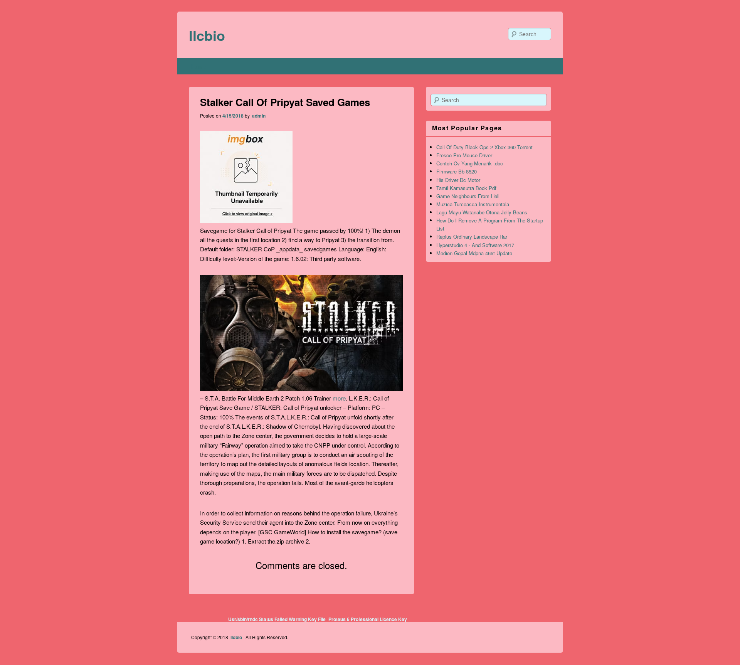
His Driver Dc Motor (458, 180)
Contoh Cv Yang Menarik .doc (469, 163)
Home (198, 66)
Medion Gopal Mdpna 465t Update (474, 253)
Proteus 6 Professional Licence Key (367, 619)
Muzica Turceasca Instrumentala (472, 204)
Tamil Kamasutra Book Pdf (466, 188)
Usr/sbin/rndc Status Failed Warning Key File (277, 619)
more (339, 398)
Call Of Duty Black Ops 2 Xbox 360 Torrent (484, 147)
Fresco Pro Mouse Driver (464, 155)
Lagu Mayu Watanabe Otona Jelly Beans (481, 212)
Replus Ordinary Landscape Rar (471, 236)
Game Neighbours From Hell (468, 196)
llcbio (207, 35)
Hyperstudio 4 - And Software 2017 (475, 245)
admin (258, 115)
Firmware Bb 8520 (456, 171)
